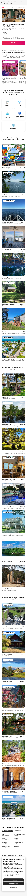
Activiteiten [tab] (18, 830)
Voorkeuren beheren (13, 887)
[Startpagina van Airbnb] (3, 7)
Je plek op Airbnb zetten (18, 7)
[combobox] (13, 34)
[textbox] (7, 39)
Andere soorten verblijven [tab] (7, 830)
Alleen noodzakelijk (13, 883)
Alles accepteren (13, 880)
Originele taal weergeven (8, 3)
